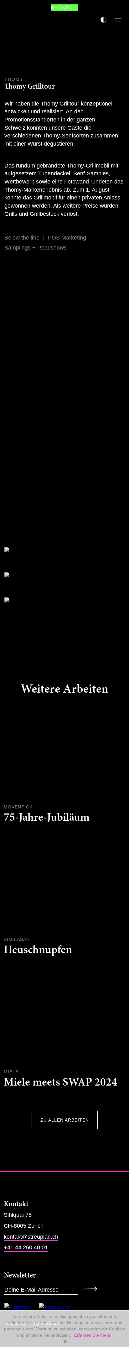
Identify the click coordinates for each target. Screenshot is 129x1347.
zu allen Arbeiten (64, 1119)
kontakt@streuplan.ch (31, 1237)
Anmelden (91, 1288)
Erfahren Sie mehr (92, 1335)
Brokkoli (64, 7)
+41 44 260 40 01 (26, 1247)
